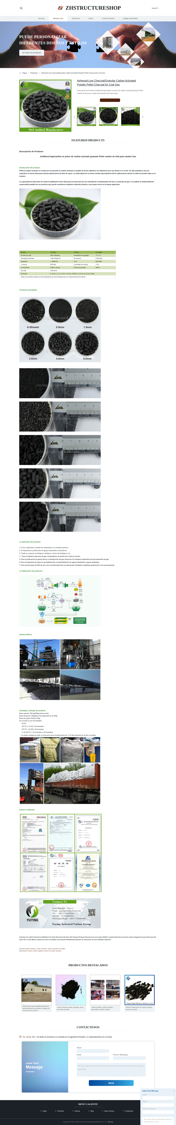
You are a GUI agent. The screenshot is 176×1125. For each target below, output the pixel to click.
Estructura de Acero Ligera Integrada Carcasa (130, 937)
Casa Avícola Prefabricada (66, 939)
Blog (91, 19)
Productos (58, 19)
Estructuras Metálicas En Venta (44, 937)
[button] (21, 8)
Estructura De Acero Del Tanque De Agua (70, 937)
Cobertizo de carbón (26, 937)
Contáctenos (108, 19)
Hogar (41, 19)
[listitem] (88, 116)
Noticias (76, 19)
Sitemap (110, 1122)
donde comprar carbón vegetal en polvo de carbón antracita (42, 951)
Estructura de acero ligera (93, 937)
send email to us (111, 100)
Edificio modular (108, 937)
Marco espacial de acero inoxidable (44, 939)
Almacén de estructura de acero (86, 939)
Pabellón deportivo (104, 939)
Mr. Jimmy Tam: (29, 1037)
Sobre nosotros (130, 19)
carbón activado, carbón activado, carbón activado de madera (45, 948)
